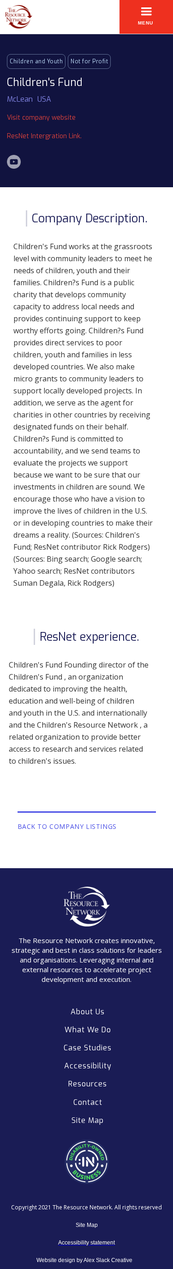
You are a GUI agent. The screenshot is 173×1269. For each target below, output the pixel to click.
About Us (88, 1012)
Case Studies (88, 1048)
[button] (146, 17)
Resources (87, 1084)
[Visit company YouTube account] (14, 162)
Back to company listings (67, 826)
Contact (87, 1102)
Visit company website (41, 117)
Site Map (88, 1120)
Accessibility (88, 1066)
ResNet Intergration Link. (44, 136)
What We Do (88, 1030)
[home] (16, 16)
